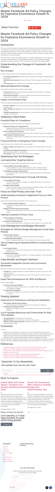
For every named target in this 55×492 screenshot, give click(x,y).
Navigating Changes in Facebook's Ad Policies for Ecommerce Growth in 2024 (25, 347)
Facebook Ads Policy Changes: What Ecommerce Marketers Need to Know (24, 349)
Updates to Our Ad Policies (11, 352)
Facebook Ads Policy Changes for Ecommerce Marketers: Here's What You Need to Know (28, 350)
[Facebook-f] (50, 487)
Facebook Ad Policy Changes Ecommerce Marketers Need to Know (22, 354)
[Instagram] (46, 487)
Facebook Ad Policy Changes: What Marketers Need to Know (20, 356)
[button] (41, 4)
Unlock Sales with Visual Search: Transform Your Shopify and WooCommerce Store (14, 386)
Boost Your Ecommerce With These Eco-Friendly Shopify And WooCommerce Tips (39, 386)
